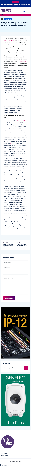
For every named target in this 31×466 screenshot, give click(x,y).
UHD (18, 120)
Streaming (23, 61)
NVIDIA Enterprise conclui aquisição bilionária (22, 245)
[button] (15, 15)
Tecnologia (8, 19)
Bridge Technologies (9, 40)
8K (24, 120)
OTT (11, 143)
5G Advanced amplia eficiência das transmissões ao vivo (15, 5)
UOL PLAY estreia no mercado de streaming (8, 245)
